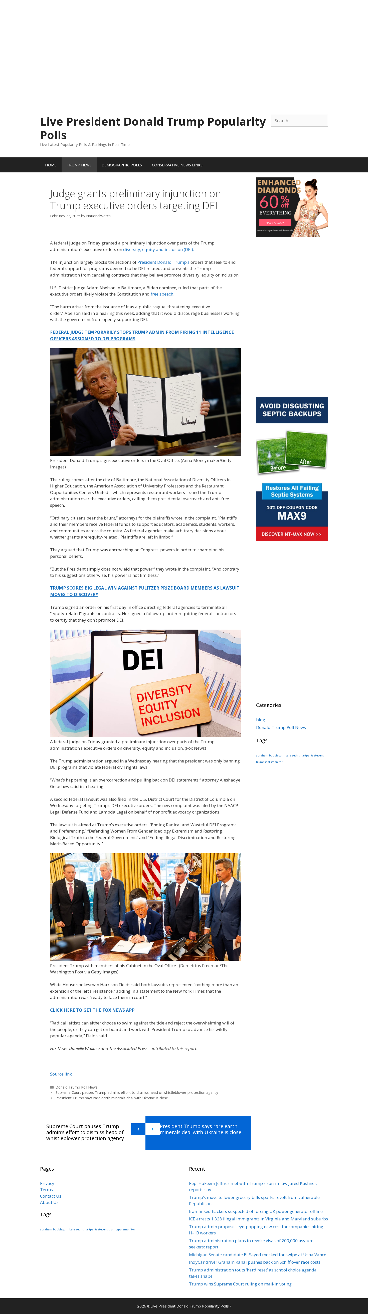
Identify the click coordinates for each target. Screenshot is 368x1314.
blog (260, 719)
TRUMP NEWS (79, 164)
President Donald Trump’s (163, 262)
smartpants (306, 755)
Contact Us (50, 1196)
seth (295, 755)
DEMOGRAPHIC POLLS (122, 164)
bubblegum (276, 755)
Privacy (47, 1183)
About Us (49, 1202)
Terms (46, 1189)
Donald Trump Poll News (76, 1087)
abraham (262, 755)
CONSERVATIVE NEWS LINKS (177, 164)
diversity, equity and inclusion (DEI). (158, 249)
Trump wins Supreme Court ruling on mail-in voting (240, 1284)
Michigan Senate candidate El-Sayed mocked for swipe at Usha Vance (257, 1254)
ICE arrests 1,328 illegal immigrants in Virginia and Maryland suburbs (258, 1219)
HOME (51, 164)
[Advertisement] (184, 35)
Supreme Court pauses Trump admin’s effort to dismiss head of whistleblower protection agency (137, 1092)
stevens (319, 755)
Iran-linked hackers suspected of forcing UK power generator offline (256, 1211)
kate (288, 755)
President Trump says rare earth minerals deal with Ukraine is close (112, 1098)
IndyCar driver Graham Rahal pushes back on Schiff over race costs (254, 1262)
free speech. (162, 294)
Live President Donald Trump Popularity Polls (153, 128)
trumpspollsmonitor (269, 762)
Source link (61, 1074)
